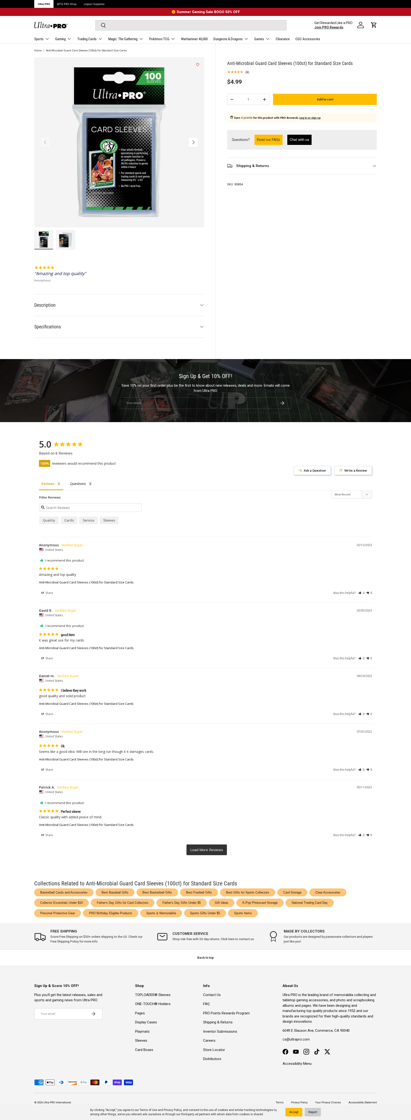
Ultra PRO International (57, 1102)
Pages (140, 1013)
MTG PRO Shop (67, 4)
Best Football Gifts (199, 892)
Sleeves (141, 1040)
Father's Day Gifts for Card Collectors (122, 902)
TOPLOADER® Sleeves (153, 995)
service (88, 520)
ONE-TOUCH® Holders (153, 1004)
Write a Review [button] (355, 470)
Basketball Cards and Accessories (64, 892)
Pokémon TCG (159, 39)
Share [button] (49, 593)
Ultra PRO (44, 4)
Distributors (212, 1059)
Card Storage (292, 892)
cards (69, 520)
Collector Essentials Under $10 (61, 902)
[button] (374, 25)
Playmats (142, 1031)
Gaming (60, 39)
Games (259, 39)
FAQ (206, 1004)
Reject (312, 1112)
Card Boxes (144, 1050)
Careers (209, 1040)
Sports (39, 39)
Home (38, 50)
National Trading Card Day (310, 902)
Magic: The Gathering (122, 39)
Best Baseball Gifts (115, 892)
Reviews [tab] (47, 483)
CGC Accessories (307, 39)
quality (49, 520)
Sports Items (243, 913)
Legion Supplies (94, 4)
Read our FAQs (270, 139)
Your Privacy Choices (328, 1102)
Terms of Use (148, 1110)
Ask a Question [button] (315, 470)
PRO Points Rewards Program (226, 1013)
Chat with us (299, 140)
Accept (293, 1112)
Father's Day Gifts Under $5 (181, 902)
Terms (280, 1102)
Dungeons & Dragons (228, 39)
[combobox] (190, 25)
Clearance (283, 39)
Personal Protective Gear (57, 913)
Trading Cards (87, 39)
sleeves (109, 520)
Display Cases (146, 1022)
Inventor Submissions (220, 1031)
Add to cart (325, 99)
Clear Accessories (327, 892)
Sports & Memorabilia (161, 913)
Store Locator (214, 1050)
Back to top (205, 957)
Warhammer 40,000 (194, 39)
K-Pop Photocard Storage (260, 902)
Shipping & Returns (218, 1022)
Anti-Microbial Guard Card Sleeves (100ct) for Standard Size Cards (86, 50)
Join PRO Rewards (328, 27)
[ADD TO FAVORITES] (197, 64)
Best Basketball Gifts (157, 892)
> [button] (206, 849)
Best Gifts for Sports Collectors (247, 892)
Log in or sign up (310, 118)
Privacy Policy (172, 1110)
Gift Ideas (221, 902)
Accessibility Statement (362, 1102)
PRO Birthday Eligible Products (110, 913)
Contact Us (212, 995)
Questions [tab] (78, 483)
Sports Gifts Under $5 (205, 913)
